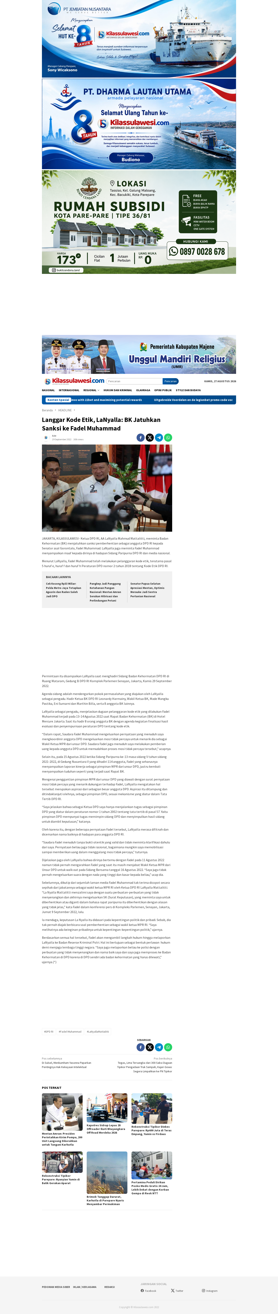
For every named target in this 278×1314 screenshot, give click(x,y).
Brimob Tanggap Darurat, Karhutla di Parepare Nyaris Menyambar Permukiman (105, 1200)
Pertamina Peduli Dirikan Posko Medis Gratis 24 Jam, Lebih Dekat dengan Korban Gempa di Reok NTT (150, 1187)
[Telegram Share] (159, 438)
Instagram (212, 1291)
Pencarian (171, 381)
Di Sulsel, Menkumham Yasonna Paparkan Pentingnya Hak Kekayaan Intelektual (66, 1063)
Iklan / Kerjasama (84, 1287)
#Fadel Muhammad (70, 1031)
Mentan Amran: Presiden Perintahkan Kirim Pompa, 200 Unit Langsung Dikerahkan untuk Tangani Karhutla (62, 1139)
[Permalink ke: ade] (46, 437)
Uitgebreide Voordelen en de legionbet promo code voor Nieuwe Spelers (156, 400)
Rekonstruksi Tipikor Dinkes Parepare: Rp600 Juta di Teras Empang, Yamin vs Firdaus (151, 1130)
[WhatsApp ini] (168, 438)
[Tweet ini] (150, 438)
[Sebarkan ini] (141, 438)
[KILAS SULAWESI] (74, 381)
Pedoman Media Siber (56, 1287)
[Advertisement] (139, 306)
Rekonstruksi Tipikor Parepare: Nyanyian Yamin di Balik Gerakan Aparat (61, 1179)
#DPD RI (48, 1031)
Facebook (150, 1291)
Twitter (179, 1291)
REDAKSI (109, 1287)
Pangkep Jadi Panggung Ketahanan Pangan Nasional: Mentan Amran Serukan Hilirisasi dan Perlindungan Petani (105, 592)
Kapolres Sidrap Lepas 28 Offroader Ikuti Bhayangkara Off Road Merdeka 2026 (106, 1128)
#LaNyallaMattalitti (98, 1031)
